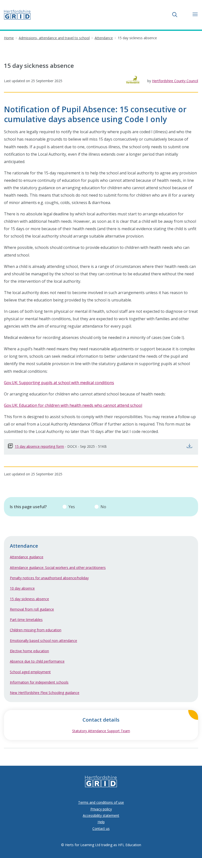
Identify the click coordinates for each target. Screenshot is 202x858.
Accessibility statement (101, 815)
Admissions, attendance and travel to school (54, 38)
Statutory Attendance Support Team (118, 730)
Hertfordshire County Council (175, 80)
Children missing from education (35, 630)
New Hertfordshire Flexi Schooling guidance (44, 692)
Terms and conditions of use (101, 802)
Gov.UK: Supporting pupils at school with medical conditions (59, 382)
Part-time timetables (26, 619)
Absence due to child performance (37, 661)
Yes (71, 506)
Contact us (101, 828)
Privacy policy (101, 809)
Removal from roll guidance (32, 609)
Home (9, 38)
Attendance (104, 38)
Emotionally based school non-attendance (43, 640)
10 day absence (22, 588)
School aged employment (30, 672)
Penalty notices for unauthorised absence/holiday (49, 578)
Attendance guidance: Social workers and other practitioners (58, 567)
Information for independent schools (39, 682)
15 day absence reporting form (39, 446)
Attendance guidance (26, 557)
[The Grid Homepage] (17, 15)
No (103, 506)
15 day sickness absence (29, 599)
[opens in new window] (190, 447)
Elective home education (29, 651)
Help (101, 822)
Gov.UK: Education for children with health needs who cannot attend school (73, 405)
